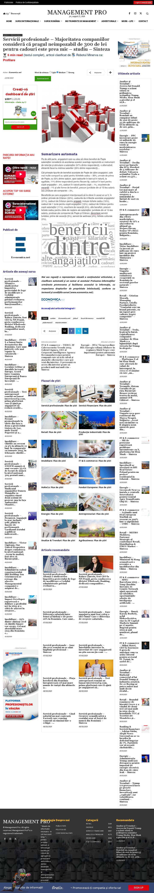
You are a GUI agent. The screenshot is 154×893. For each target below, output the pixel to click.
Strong (71, 72)
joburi (75, 318)
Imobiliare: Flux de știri (53, 460)
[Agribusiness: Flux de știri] (97, 528)
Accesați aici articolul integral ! (58, 308)
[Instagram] (135, 13)
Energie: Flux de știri (52, 513)
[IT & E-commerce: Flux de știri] (97, 449)
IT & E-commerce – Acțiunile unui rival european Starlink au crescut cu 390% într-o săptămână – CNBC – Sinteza (129, 517)
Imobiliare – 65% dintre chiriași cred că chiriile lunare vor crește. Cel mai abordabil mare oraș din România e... (15, 626)
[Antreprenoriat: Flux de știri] (97, 502)
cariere (52, 318)
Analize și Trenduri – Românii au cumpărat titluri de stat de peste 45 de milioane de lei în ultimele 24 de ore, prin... (130, 119)
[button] (147, 13)
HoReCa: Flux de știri (52, 487)
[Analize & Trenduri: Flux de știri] (59, 528)
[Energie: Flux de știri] (59, 502)
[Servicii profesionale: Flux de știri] (59, 394)
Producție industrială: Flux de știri (94, 433)
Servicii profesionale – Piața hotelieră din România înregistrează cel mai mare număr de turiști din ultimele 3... (59, 683)
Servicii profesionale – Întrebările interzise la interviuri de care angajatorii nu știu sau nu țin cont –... (95, 649)
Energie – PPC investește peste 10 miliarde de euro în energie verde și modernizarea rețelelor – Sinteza (129, 143)
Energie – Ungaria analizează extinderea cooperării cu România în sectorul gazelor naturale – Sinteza (129, 278)
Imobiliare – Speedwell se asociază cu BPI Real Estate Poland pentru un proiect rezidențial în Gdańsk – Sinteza (129, 471)
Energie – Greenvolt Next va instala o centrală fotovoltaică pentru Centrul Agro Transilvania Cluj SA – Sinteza (130, 494)
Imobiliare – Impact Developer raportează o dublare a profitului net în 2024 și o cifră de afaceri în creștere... (15, 604)
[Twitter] (141, 13)
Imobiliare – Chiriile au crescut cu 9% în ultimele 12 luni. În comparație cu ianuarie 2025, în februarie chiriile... (16, 447)
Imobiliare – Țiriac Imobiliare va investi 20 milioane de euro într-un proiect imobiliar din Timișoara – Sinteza (129, 252)
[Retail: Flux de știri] (59, 420)
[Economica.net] (21, 244)
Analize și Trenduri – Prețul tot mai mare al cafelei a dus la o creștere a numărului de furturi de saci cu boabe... (129, 193)
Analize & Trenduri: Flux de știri (58, 540)
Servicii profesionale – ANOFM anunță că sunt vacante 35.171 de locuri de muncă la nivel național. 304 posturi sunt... (15, 468)
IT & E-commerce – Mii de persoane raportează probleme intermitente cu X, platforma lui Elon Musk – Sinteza (130, 446)
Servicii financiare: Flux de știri (95, 405)
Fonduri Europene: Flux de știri (95, 487)
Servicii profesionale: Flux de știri (59, 405)
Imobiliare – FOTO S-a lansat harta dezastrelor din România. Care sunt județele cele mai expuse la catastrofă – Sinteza (16, 348)
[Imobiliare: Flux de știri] (59, 449)
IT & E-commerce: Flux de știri (95, 460)
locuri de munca (87, 318)
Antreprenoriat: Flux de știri (94, 513)
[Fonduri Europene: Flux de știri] (97, 475)
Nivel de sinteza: (42, 72)
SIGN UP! (20, 127)
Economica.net (15, 72)
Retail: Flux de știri (51, 432)
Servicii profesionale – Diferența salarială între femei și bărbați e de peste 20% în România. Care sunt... (59, 615)
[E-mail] (65, 331)
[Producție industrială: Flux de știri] (97, 420)
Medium (62, 72)
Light (54, 72)
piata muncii (47, 322)
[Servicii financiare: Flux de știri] (97, 394)
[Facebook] (130, 13)
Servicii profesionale (13, 35)
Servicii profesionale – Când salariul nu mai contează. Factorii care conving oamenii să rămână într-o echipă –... (59, 719)
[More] (110, 72)
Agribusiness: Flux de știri (92, 540)
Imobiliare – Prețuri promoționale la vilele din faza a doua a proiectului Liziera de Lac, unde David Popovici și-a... (15, 424)
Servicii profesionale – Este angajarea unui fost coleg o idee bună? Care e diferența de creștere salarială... (94, 615)
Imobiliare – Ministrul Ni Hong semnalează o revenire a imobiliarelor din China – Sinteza (130, 563)
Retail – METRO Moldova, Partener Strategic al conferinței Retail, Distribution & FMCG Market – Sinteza (130, 540)
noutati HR (100, 318)
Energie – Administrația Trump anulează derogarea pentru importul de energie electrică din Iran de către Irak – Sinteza (129, 764)
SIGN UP (138, 887)
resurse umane (60, 322)
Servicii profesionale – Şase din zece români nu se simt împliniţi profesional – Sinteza (59, 649)
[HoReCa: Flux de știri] (59, 475)
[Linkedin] (85, 331)
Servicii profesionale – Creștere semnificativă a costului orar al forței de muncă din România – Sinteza (93, 719)
